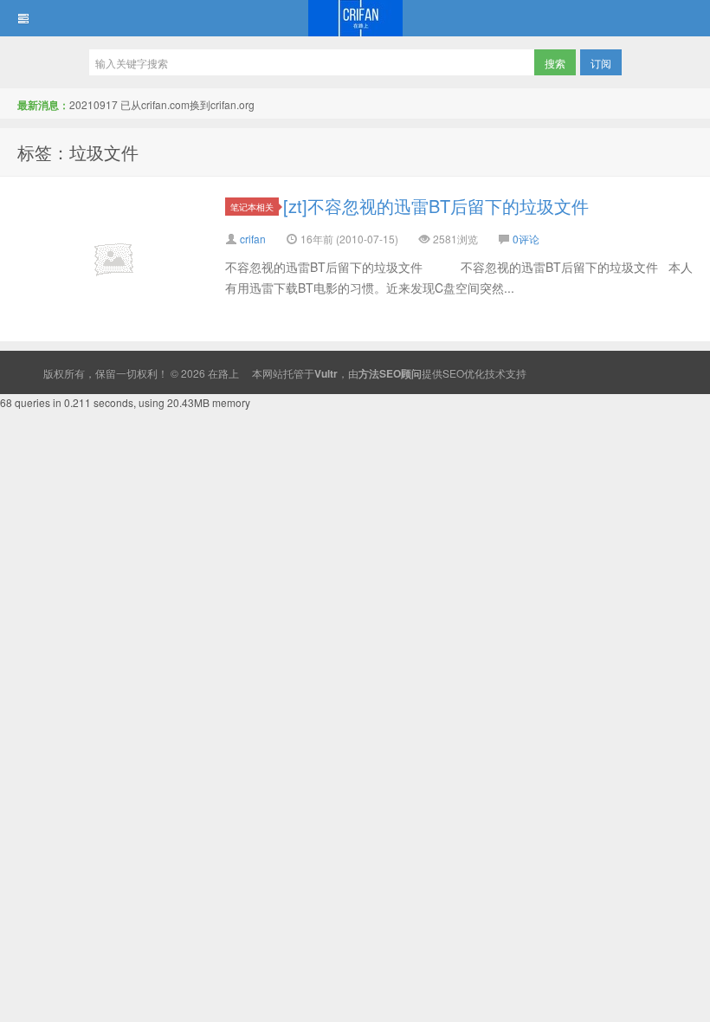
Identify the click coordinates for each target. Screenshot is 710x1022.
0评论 (526, 238)
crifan (253, 238)
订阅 (601, 62)
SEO (453, 372)
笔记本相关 (252, 206)
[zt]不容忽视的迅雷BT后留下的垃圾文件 (436, 205)
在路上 (355, 18)
